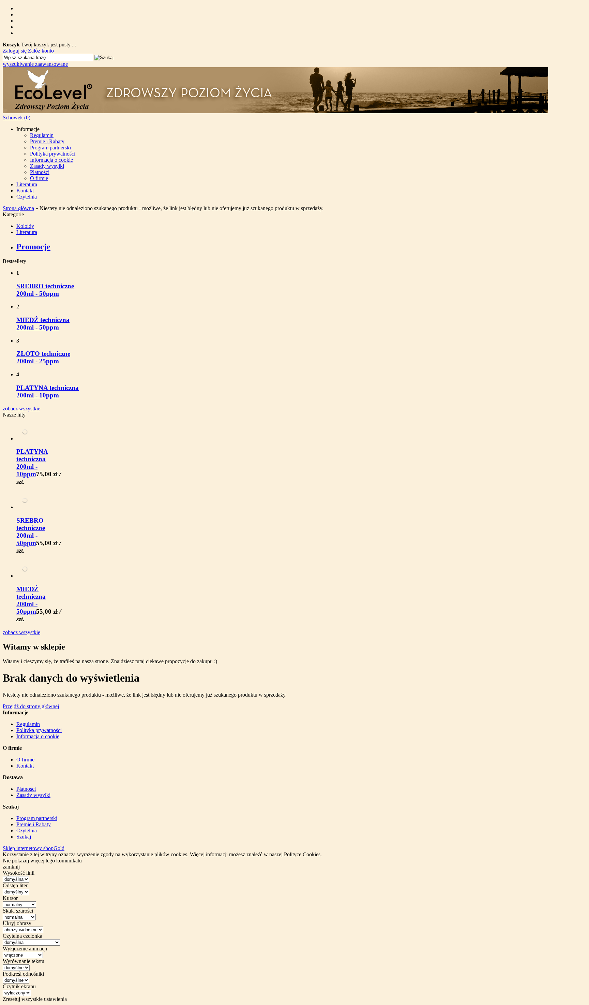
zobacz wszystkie (21, 408)
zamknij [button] (11, 867)
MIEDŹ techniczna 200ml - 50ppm (43, 323)
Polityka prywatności (52, 154)
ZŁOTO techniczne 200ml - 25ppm (43, 357)
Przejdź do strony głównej (31, 706)
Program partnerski (50, 147)
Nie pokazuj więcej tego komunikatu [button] (42, 860)
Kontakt (25, 190)
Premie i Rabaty (47, 141)
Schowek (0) (16, 117)
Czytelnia (26, 197)
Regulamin (42, 135)
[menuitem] (301, 153)
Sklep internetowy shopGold (33, 848)
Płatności (39, 172)
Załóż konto (41, 51)
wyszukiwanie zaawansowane (35, 64)
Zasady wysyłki (47, 166)
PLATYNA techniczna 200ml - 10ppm (47, 391)
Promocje (33, 246)
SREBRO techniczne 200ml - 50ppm (45, 289)
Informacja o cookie (51, 160)
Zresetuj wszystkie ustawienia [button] (35, 999)
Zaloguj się (15, 51)
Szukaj (23, 837)
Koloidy (25, 226)
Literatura (26, 184)
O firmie (39, 178)
